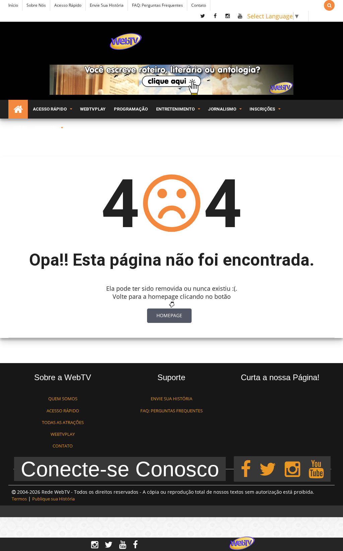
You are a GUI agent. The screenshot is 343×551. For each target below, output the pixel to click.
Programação (131, 109)
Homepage (169, 315)
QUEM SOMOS (62, 399)
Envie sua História (107, 5)
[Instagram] (292, 468)
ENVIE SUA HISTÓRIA (171, 399)
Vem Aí (19, 127)
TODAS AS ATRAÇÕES (63, 422)
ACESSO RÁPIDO (63, 411)
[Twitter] (267, 468)
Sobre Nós (36, 5)
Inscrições (262, 109)
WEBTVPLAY (63, 434)
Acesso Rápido (67, 5)
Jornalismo (222, 109)
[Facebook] (246, 468)
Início (13, 5)
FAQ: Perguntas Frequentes (157, 5)
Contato (198, 5)
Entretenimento (175, 109)
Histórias (46, 127)
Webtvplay (93, 109)
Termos (19, 499)
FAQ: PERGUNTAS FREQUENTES (171, 411)
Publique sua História (53, 499)
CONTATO (63, 446)
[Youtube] (316, 468)
